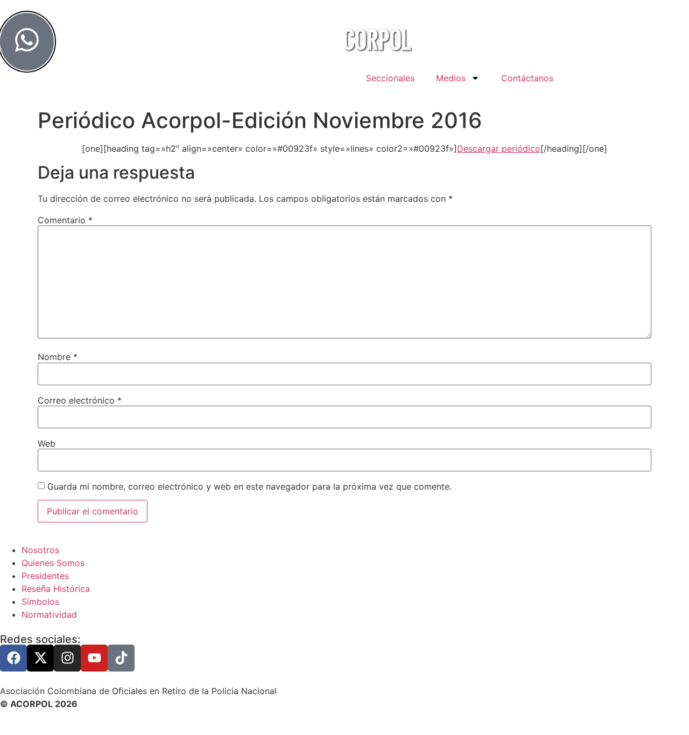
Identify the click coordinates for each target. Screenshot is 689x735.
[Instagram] (67, 658)
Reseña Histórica (56, 588)
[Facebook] (13, 658)
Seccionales (390, 78)
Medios (451, 78)
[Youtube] (94, 658)
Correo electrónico (80, 400)
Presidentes (45, 575)
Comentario (65, 220)
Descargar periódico (498, 148)
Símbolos (40, 601)
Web (46, 443)
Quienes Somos (53, 562)
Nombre (58, 356)
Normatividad (49, 614)
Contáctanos (527, 78)
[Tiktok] (121, 658)
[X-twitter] (40, 658)
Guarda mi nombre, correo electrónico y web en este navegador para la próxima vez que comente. (249, 486)
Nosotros (40, 550)
